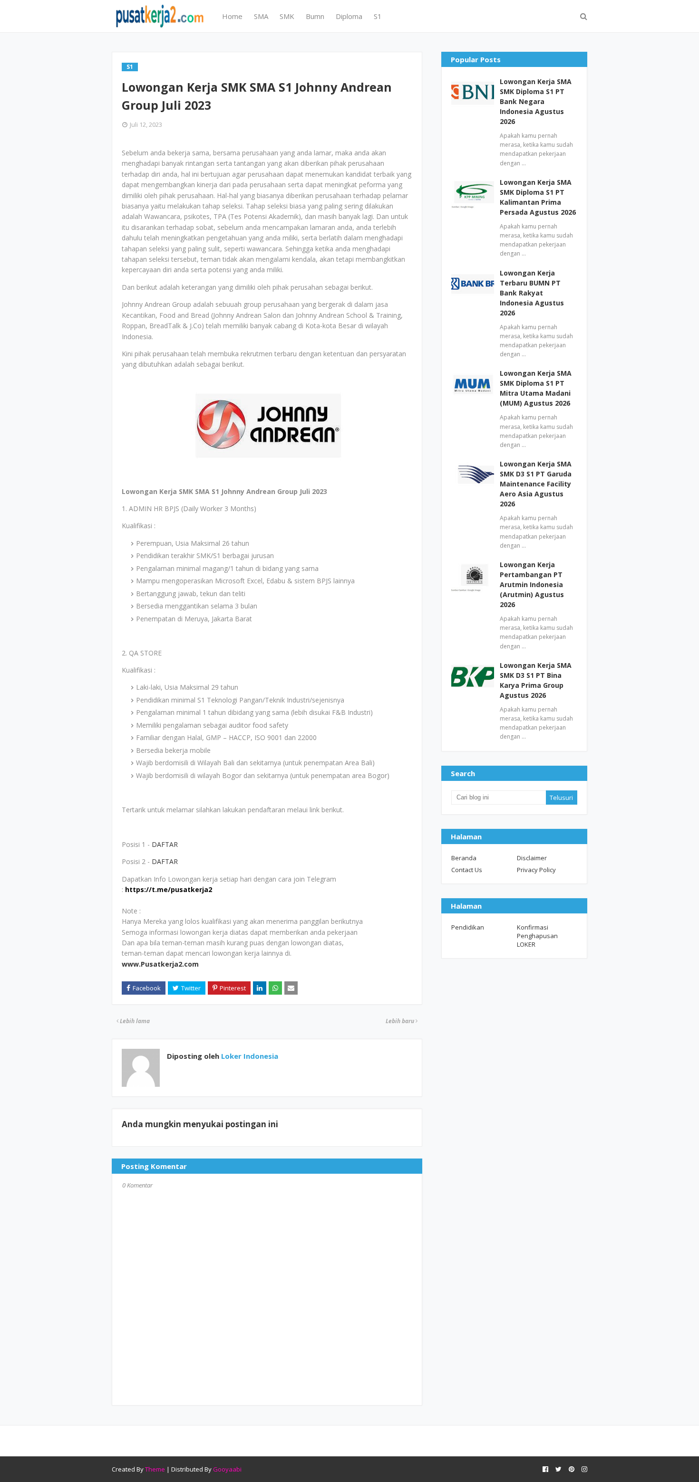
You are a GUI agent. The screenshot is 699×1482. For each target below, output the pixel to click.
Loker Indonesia (248, 1056)
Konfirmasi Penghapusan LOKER (537, 936)
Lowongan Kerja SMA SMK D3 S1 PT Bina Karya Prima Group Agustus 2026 (536, 680)
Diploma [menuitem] (349, 16)
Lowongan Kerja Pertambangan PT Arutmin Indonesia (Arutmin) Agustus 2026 (532, 584)
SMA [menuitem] (261, 16)
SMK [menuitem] (287, 16)
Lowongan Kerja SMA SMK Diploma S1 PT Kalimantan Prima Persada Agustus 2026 (538, 197)
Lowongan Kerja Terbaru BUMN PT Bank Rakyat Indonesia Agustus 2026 (532, 292)
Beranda (463, 858)
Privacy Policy (536, 869)
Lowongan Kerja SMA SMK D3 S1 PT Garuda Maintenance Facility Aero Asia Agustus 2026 (536, 483)
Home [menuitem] (232, 16)
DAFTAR (165, 844)
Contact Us (466, 869)
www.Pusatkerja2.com (160, 964)
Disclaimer (532, 858)
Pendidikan (467, 927)
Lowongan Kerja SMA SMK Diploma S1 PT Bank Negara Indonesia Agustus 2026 (536, 101)
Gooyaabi (227, 1469)
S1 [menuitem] (378, 16)
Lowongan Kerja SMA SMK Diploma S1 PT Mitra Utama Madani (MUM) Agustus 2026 (536, 388)
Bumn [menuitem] (315, 16)
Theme (155, 1469)
